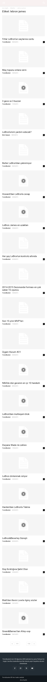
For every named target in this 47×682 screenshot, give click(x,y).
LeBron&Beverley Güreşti (14, 538)
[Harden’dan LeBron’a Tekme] (23, 493)
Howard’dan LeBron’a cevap (16, 194)
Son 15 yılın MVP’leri (12, 321)
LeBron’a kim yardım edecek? (16, 132)
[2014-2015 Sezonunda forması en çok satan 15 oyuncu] (23, 274)
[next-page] (34, 643)
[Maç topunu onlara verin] (23, 56)
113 (29, 644)
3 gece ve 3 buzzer (11, 101)
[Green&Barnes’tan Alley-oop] (23, 618)
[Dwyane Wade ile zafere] (23, 431)
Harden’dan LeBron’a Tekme (16, 507)
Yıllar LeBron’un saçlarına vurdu (18, 39)
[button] (44, 3)
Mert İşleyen (6, 135)
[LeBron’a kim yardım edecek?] (23, 118)
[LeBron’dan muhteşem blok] (23, 400)
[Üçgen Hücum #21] (23, 338)
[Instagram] (20, 668)
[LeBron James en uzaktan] (23, 211)
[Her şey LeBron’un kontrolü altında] (23, 243)
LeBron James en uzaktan (15, 225)
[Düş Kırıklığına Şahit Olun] (23, 556)
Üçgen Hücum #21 (11, 352)
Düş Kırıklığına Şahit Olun (15, 569)
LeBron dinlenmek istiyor (14, 476)
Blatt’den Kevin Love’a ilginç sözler (19, 600)
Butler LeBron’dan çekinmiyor (17, 163)
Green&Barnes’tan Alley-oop (16, 631)
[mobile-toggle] (3, 3)
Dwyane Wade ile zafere (14, 445)
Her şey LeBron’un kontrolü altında (19, 256)
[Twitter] (26, 668)
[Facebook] (15, 668)
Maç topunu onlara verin (14, 70)
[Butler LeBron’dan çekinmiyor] (23, 149)
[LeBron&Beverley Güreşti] (23, 524)
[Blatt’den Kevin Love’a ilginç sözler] (23, 586)
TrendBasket (6, 42)
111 (17, 644)
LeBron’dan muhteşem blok (15, 414)
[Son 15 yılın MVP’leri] (23, 307)
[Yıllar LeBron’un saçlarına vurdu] (23, 25)
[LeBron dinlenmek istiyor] (23, 462)
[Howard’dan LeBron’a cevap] (23, 180)
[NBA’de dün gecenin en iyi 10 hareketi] (23, 369)
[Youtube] (32, 668)
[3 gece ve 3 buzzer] (23, 87)
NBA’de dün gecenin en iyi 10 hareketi (21, 383)
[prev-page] (12, 643)
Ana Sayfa (5, 8)
